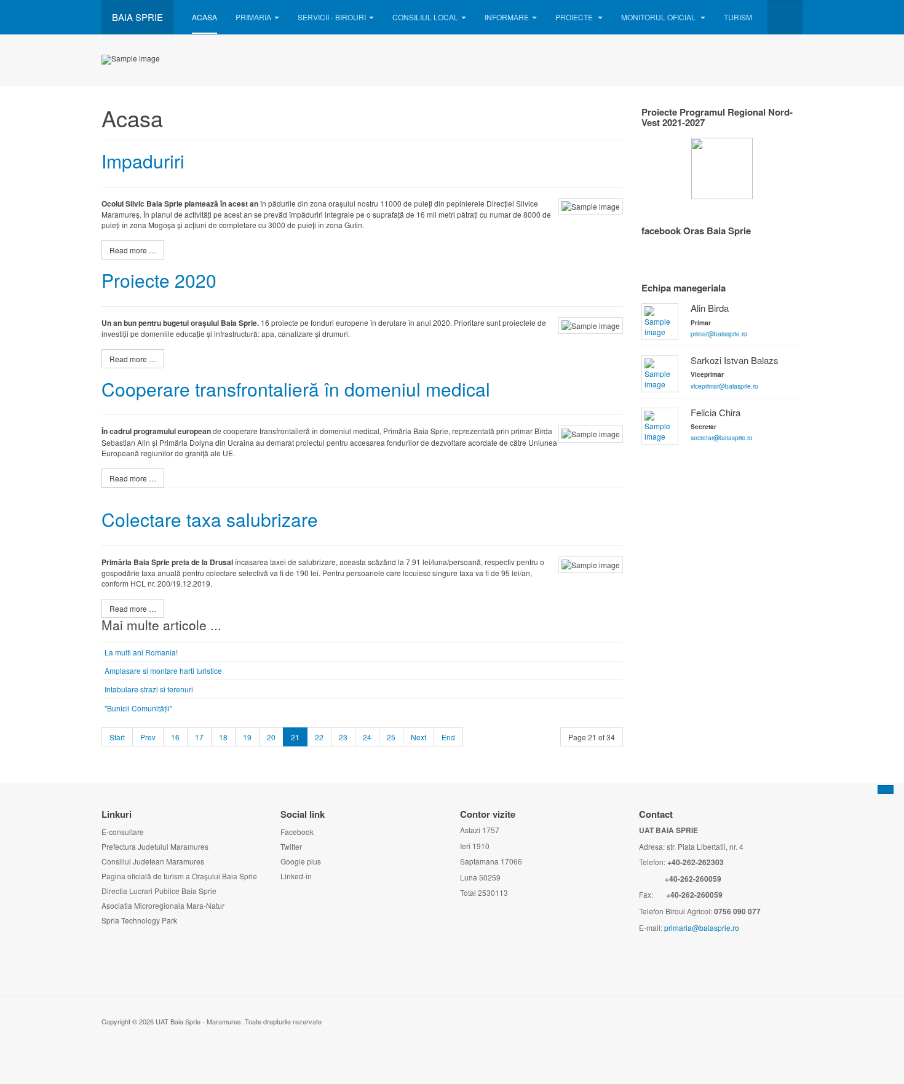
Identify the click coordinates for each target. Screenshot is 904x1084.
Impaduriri (142, 161)
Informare (507, 17)
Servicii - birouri (332, 17)
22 (319, 737)
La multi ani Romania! (141, 652)
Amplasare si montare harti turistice (163, 670)
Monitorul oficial (659, 17)
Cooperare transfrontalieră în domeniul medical (295, 389)
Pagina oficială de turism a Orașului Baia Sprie (179, 876)
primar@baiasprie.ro (719, 333)
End (448, 737)
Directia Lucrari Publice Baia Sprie (158, 890)
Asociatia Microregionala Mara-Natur (162, 905)
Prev (148, 737)
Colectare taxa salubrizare (209, 519)
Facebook (297, 831)
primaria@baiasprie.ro (701, 927)
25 (391, 737)
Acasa (204, 17)
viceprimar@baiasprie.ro (724, 385)
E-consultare (122, 831)
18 (223, 737)
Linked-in (296, 876)
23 (343, 737)
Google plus (300, 861)
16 (175, 737)
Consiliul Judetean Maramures (152, 861)
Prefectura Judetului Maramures (154, 846)
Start (117, 737)
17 (199, 737)
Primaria (253, 17)
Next (418, 737)
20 (271, 737)
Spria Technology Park (139, 920)
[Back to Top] (886, 789)
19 (247, 737)
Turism (738, 17)
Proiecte (575, 17)
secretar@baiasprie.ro (722, 437)
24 (367, 737)
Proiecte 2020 (158, 280)
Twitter (291, 846)
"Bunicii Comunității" (138, 708)
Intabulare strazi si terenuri (149, 689)
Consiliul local (425, 17)
